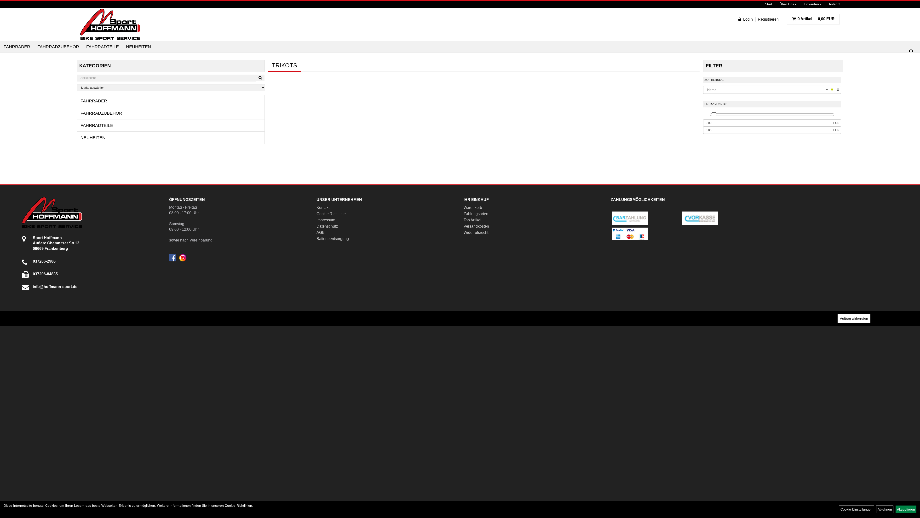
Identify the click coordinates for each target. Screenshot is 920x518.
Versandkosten (476, 226)
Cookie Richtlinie (331, 214)
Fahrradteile (102, 46)
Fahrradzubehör (58, 46)
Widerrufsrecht (476, 232)
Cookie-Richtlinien (238, 505)
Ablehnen (885, 509)
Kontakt (322, 208)
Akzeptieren (906, 509)
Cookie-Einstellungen (856, 509)
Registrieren (768, 19)
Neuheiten (138, 46)
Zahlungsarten (476, 214)
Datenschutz (327, 226)
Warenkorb (473, 208)
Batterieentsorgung (332, 239)
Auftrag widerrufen (854, 318)
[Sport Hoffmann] (110, 24)
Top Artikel (472, 220)
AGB (320, 232)
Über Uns (787, 4)
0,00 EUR (816, 19)
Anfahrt (834, 4)
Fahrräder (17, 46)
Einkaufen (811, 4)
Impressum (325, 220)
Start (768, 4)
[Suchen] (911, 52)
